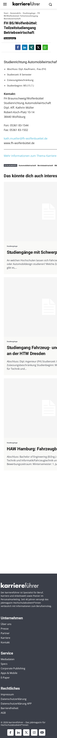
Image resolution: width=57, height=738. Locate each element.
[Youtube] (42, 732)
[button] (18, 47)
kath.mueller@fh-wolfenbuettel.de (25, 138)
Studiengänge (29, 13)
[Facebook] (10, 732)
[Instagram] (34, 732)
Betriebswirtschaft (45, 165)
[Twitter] (26, 732)
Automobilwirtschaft (27, 165)
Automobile (15, 13)
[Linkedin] (18, 732)
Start (6, 13)
